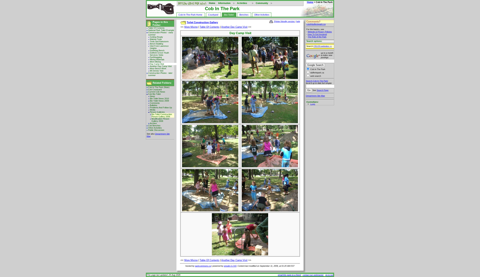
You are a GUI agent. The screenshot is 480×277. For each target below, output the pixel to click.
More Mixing (155, 62)
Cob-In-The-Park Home (190, 15)
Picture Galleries (157, 112)
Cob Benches (154, 125)
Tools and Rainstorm (159, 41)
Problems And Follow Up (161, 107)
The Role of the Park (317, 37)
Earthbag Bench (157, 50)
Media (152, 110)
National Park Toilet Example (161, 30)
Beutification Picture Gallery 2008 (160, 120)
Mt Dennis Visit (156, 71)
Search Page (322, 90)
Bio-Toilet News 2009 (159, 101)
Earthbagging (156, 57)
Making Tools (156, 39)
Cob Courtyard (155, 89)
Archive (153, 123)
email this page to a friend (289, 275)
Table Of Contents (156, 28)
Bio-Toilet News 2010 (159, 98)
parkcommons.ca (203, 266)
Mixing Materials (157, 59)
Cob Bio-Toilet (154, 94)
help (298, 21)
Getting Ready (156, 37)
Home (212, 3)
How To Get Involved (317, 34)
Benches (243, 15)
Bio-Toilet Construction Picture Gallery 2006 (162, 115)
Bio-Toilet (229, 15)
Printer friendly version (284, 21)
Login (312, 104)
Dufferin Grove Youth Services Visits (159, 54)
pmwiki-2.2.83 (230, 266)
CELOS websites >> (323, 46)
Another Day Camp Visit (161, 66)
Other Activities (261, 15)
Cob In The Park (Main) (159, 87)
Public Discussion (156, 130)
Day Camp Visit (157, 64)
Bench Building (156, 44)
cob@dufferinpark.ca (316, 24)
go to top (329, 275)
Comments (155, 103)
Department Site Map (315, 96)
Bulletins (153, 105)
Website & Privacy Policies (320, 32)
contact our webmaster (313, 275)
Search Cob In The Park (317, 81)
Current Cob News (156, 92)
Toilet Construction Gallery (202, 22)
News (152, 96)
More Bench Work (158, 68)
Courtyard (213, 15)
